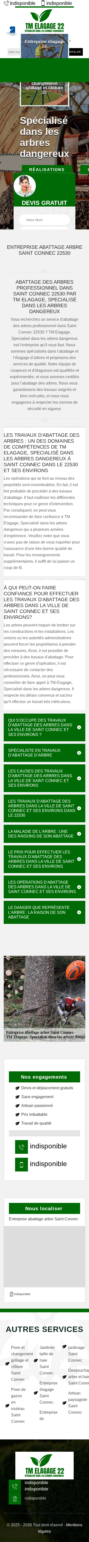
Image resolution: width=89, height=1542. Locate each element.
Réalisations (47, 170)
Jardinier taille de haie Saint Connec (47, 1360)
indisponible (22, 3)
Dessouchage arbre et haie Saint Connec (76, 1376)
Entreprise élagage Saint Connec (47, 1392)
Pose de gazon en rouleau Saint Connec (18, 1405)
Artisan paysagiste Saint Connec (76, 1402)
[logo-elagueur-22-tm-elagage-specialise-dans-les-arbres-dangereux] (44, 20)
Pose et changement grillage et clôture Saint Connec (19, 1363)
